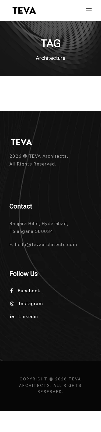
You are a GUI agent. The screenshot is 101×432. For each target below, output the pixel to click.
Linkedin (28, 316)
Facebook (29, 290)
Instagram (31, 303)
